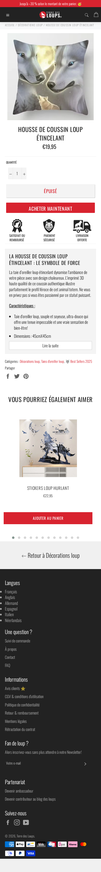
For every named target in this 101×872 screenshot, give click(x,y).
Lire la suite (50, 345)
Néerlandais (13, 620)
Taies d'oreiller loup (52, 361)
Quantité (11, 162)
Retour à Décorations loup (53, 555)
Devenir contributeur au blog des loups (30, 799)
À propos (11, 649)
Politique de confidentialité (22, 705)
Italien (9, 614)
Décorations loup (30, 361)
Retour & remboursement (21, 713)
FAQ (7, 665)
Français (11, 591)
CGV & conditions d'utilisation (24, 696)
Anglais (10, 597)
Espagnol (11, 609)
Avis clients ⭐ (15, 688)
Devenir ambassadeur (19, 791)
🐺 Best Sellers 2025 (78, 361)
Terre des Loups (25, 835)
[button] (13, 537)
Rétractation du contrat (20, 729)
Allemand (11, 603)
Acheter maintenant (50, 208)
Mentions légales (16, 721)
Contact (10, 657)
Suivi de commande (17, 641)
